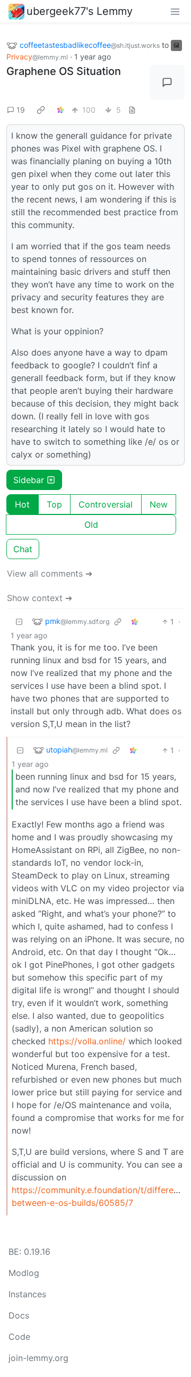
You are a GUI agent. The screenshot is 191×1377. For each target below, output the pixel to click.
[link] (41, 110)
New (159, 504)
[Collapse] (19, 621)
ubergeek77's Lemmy (80, 11)
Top (54, 504)
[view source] (132, 110)
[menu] (175, 11)
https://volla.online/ (87, 1041)
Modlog (23, 1273)
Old (91, 524)
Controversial (106, 504)
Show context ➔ (39, 598)
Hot (22, 504)
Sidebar (28, 480)
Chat (22, 549)
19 (20, 109)
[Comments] (167, 82)
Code (19, 1336)
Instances (27, 1294)
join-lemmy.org (38, 1358)
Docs (18, 1315)
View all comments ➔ (49, 573)
